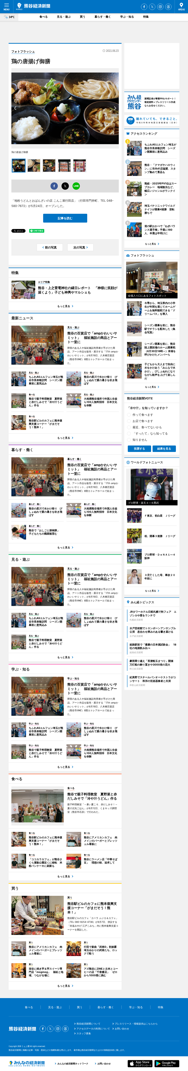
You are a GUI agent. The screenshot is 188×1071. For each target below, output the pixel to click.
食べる (43, 16)
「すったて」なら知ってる (150, 433)
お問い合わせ (122, 1028)
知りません (140, 439)
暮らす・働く (103, 16)
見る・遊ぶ (64, 16)
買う (82, 16)
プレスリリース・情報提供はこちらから (136, 1023)
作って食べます (143, 414)
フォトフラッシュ (23, 51)
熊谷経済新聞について (88, 1023)
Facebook (144, 7)
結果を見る (164, 448)
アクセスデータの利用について (93, 1028)
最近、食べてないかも (147, 427)
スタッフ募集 (84, 1033)
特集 (146, 16)
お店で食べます (143, 421)
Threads (168, 7)
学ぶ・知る (127, 16)
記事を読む (65, 218)
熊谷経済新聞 (33, 6)
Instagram (160, 7)
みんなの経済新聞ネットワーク (27, 1063)
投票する (139, 448)
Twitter (152, 7)
